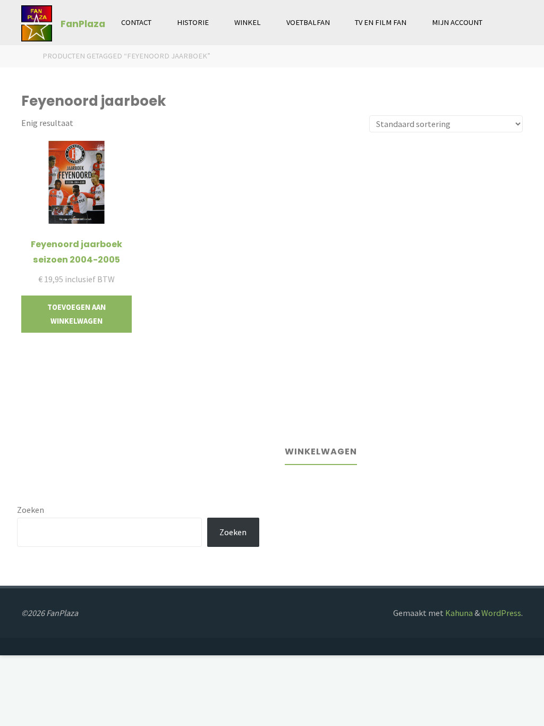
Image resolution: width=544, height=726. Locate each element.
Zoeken (30, 509)
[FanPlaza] (36, 22)
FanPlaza (83, 23)
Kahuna (458, 612)
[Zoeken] (507, 22)
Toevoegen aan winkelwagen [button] (76, 314)
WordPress (501, 612)
